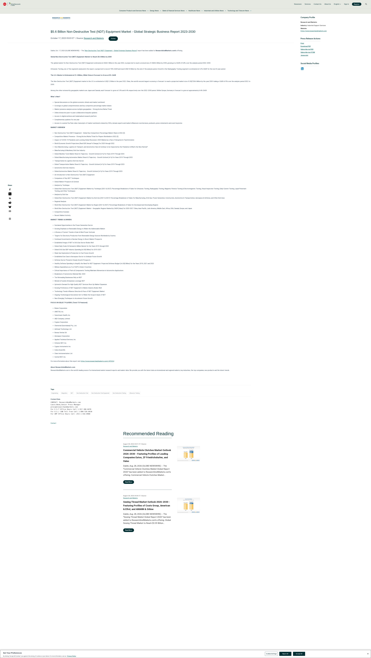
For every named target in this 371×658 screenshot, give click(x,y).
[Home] (11, 4)
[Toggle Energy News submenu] (161, 11)
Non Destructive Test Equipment (100, 393)
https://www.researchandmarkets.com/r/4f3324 (97, 361)
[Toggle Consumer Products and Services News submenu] (148, 11)
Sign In (346, 4)
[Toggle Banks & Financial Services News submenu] (186, 11)
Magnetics (64, 393)
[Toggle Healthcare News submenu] (202, 11)
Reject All (285, 653)
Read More (128, 482)
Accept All (299, 653)
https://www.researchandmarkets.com (314, 31)
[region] (185, 654)
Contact (53, 423)
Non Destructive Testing (119, 393)
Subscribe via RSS (307, 49)
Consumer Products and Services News (132, 11)
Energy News (154, 11)
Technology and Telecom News (238, 11)
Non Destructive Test (82, 393)
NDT (72, 393)
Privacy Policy (71, 656)
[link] (298, 4)
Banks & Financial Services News (174, 11)
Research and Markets (94, 38)
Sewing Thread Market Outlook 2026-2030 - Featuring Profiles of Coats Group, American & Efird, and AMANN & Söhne (146, 506)
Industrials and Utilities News (214, 11)
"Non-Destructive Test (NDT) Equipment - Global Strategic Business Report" (110, 51)
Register (356, 4)
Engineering (54, 393)
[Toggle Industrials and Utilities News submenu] (225, 11)
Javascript (304, 55)
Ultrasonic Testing (134, 393)
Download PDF (306, 46)
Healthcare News (194, 11)
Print (302, 43)
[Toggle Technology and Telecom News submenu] (251, 11)
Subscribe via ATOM (308, 52)
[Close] (368, 654)
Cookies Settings (271, 653)
